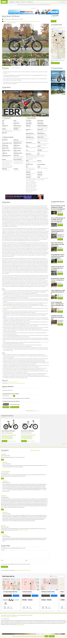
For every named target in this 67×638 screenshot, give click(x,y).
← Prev (61, 443)
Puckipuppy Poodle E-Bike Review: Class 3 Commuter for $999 (57, 317)
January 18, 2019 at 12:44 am (5, 455)
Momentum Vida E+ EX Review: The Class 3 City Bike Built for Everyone (57, 280)
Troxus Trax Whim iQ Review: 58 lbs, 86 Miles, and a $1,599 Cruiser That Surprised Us (58, 219)
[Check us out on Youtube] (59, 2)
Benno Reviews (9, 19)
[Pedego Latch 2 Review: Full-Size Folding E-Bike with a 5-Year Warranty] (54, 272)
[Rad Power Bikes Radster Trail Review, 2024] (11, 424)
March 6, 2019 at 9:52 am (6, 482)
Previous (4, 41)
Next (47, 41)
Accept (46, 636)
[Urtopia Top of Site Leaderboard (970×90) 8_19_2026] (33, 14)
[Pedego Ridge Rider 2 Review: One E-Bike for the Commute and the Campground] (54, 260)
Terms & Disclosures (20, 624)
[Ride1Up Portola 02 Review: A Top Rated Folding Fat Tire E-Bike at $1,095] (54, 236)
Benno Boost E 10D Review (27, 431)
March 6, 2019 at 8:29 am (5, 473)
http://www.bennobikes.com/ (13, 382)
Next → (64, 443)
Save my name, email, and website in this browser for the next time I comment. (16, 564)
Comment (3, 549)
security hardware (44, 342)
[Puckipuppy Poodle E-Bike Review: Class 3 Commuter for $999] (54, 321)
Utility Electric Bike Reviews (11, 22)
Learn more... (51, 636)
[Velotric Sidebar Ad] (58, 94)
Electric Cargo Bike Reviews (24, 21)
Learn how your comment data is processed (22, 570)
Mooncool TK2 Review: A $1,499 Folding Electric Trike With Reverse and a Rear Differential (58, 207)
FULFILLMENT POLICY (14, 616)
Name (2, 560)
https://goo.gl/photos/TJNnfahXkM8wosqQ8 (17, 383)
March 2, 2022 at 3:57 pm (6, 536)
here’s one (42, 489)
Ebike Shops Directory (55, 63)
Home (4, 19)
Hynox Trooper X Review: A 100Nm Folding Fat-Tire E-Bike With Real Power (57, 244)
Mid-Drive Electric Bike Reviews (35, 21)
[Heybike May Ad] (58, 82)
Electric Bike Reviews (16, 21)
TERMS (2, 616)
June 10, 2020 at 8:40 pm (5, 497)
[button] (16, 67)
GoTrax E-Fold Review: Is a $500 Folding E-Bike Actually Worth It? (58, 292)
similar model (5, 489)
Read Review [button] (60, 214)
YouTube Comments (36, 450)
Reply (2, 459)
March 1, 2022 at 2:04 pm (5, 527)
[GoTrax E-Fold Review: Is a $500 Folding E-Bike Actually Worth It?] (54, 296)
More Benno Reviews (7, 415)
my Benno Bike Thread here (23, 529)
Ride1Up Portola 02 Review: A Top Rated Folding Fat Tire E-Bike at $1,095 (57, 231)
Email (26, 560)
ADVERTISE (8, 616)
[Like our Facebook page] (61, 2)
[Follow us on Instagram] (63, 2)
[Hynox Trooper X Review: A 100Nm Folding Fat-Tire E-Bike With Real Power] (54, 248)
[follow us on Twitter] (65, 2)
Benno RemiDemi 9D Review (8, 431)
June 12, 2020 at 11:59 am (6, 513)
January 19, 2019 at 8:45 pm (6, 463)
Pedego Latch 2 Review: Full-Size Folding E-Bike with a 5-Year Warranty (57, 268)
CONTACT (4, 616)
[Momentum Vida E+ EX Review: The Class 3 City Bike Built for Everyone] (54, 284)
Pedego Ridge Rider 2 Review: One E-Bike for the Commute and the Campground (57, 256)
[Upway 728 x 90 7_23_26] (24, 198)
